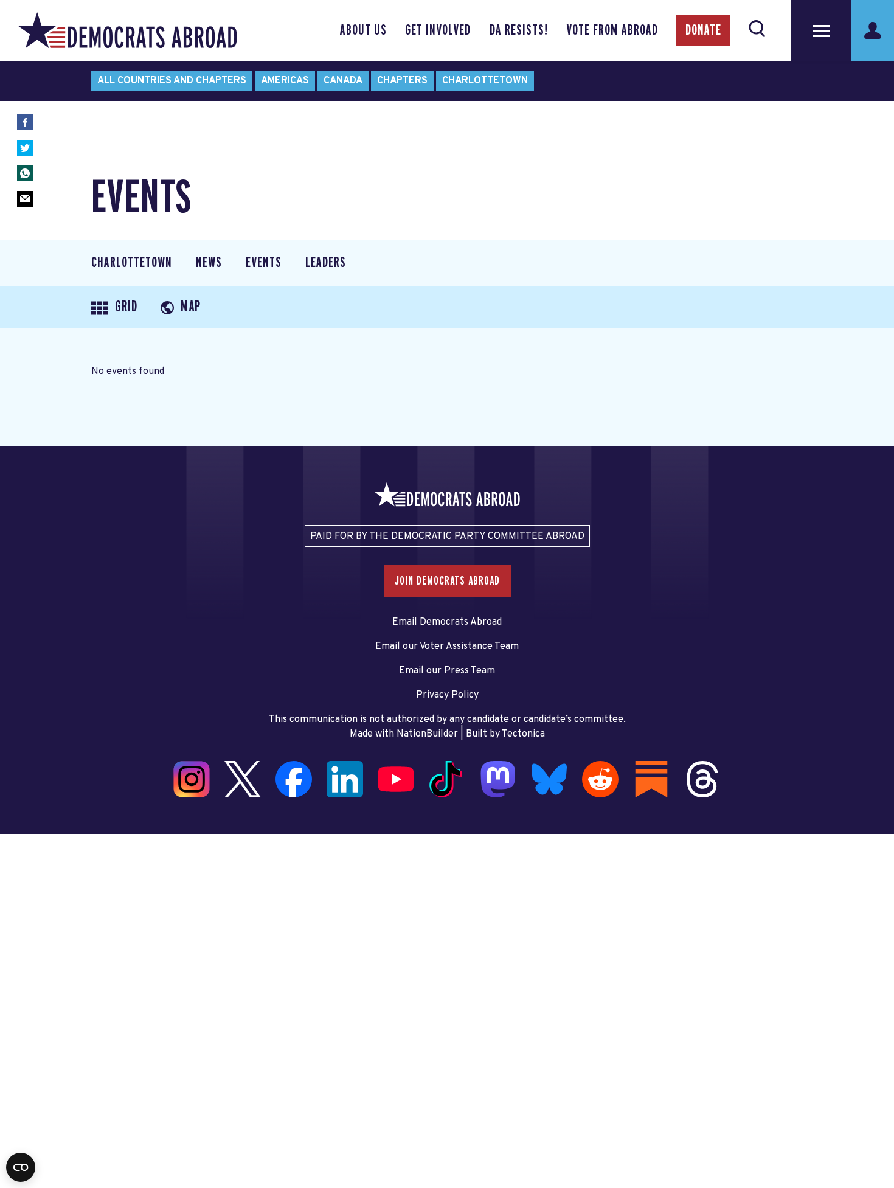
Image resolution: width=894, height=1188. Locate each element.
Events (264, 262)
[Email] (25, 199)
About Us (363, 30)
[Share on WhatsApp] (25, 173)
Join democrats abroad (447, 581)
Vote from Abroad (612, 30)
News (209, 262)
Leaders (325, 262)
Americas (285, 81)
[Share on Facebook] (25, 122)
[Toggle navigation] (821, 30)
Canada (343, 81)
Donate (703, 30)
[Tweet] (25, 148)
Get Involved (438, 30)
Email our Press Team (447, 671)
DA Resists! (519, 30)
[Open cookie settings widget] (20, 1167)
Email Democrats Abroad (447, 622)
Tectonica (523, 734)
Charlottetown (485, 81)
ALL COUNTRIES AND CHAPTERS (171, 81)
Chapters (402, 81)
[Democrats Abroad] (127, 30)
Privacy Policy (447, 695)
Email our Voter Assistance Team (447, 647)
